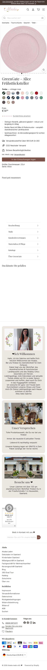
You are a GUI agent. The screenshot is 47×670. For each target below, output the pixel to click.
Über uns (5, 581)
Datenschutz (7, 596)
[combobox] (23, 18)
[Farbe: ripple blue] (26, 185)
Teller (34, 23)
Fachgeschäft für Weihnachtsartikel (16, 563)
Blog (4, 569)
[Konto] (33, 9)
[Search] (4, 18)
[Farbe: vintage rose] (22, 185)
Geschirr (27, 23)
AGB (3, 608)
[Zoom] (44, 70)
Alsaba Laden (7, 551)
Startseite (5, 23)
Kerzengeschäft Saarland (12, 566)
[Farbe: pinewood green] (17, 185)
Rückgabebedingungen (11, 599)
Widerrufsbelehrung (10, 602)
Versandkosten (19, 154)
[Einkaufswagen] (38, 9)
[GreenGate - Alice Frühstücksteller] (23, 190)
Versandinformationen (11, 593)
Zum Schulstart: (8, 2)
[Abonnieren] (39, 537)
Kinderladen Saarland (10, 557)
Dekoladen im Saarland (11, 554)
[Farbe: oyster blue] (30, 185)
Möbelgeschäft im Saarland (13, 560)
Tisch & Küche (16, 23)
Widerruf (5, 605)
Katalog (5, 575)
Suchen (5, 611)
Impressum (6, 590)
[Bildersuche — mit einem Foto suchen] (42, 18)
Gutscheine (6, 578)
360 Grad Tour (8, 572)
